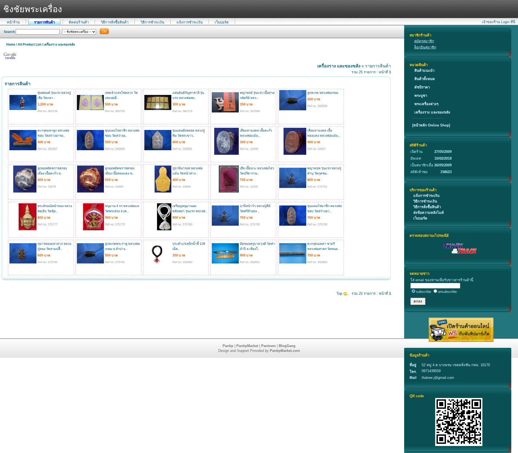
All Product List (29, 44)
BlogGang (287, 346)
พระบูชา (420, 96)
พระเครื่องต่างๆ (426, 104)
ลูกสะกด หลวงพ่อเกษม (322, 93)
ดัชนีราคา (422, 87)
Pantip (228, 346)
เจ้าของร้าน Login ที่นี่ (498, 22)
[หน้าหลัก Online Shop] (431, 125)
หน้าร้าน (13, 22)
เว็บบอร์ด (222, 22)
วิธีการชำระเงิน (152, 22)
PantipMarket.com (285, 351)
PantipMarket (247, 346)
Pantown (268, 346)
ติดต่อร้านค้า (79, 22)
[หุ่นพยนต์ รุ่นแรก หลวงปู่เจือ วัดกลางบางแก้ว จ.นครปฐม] (22, 109)
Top (339, 293)
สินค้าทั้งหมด (424, 79)
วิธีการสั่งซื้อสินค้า (114, 22)
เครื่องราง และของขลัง (432, 112)
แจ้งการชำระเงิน (189, 22)
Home (10, 44)
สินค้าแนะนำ (424, 70)
